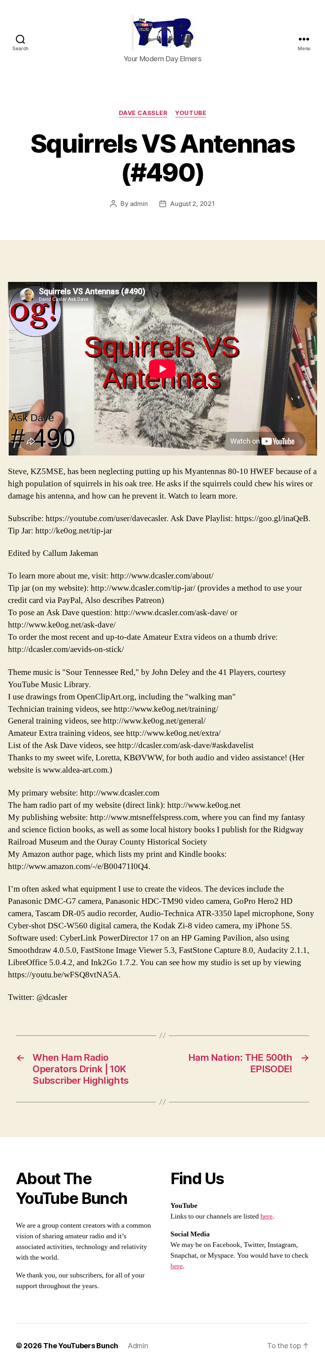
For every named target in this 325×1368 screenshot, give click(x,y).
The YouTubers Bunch (80, 1346)
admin (139, 204)
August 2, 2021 (192, 204)
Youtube (190, 113)
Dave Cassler (143, 113)
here (266, 1216)
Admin (138, 1346)
